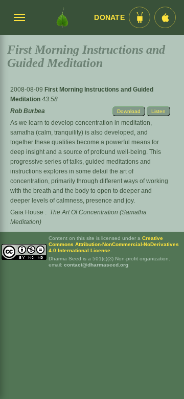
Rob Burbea (27, 111)
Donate (109, 17)
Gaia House (26, 212)
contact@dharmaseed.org (96, 265)
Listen (158, 111)
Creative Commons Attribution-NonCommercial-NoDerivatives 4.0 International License (114, 244)
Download (129, 111)
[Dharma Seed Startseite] (62, 17)
